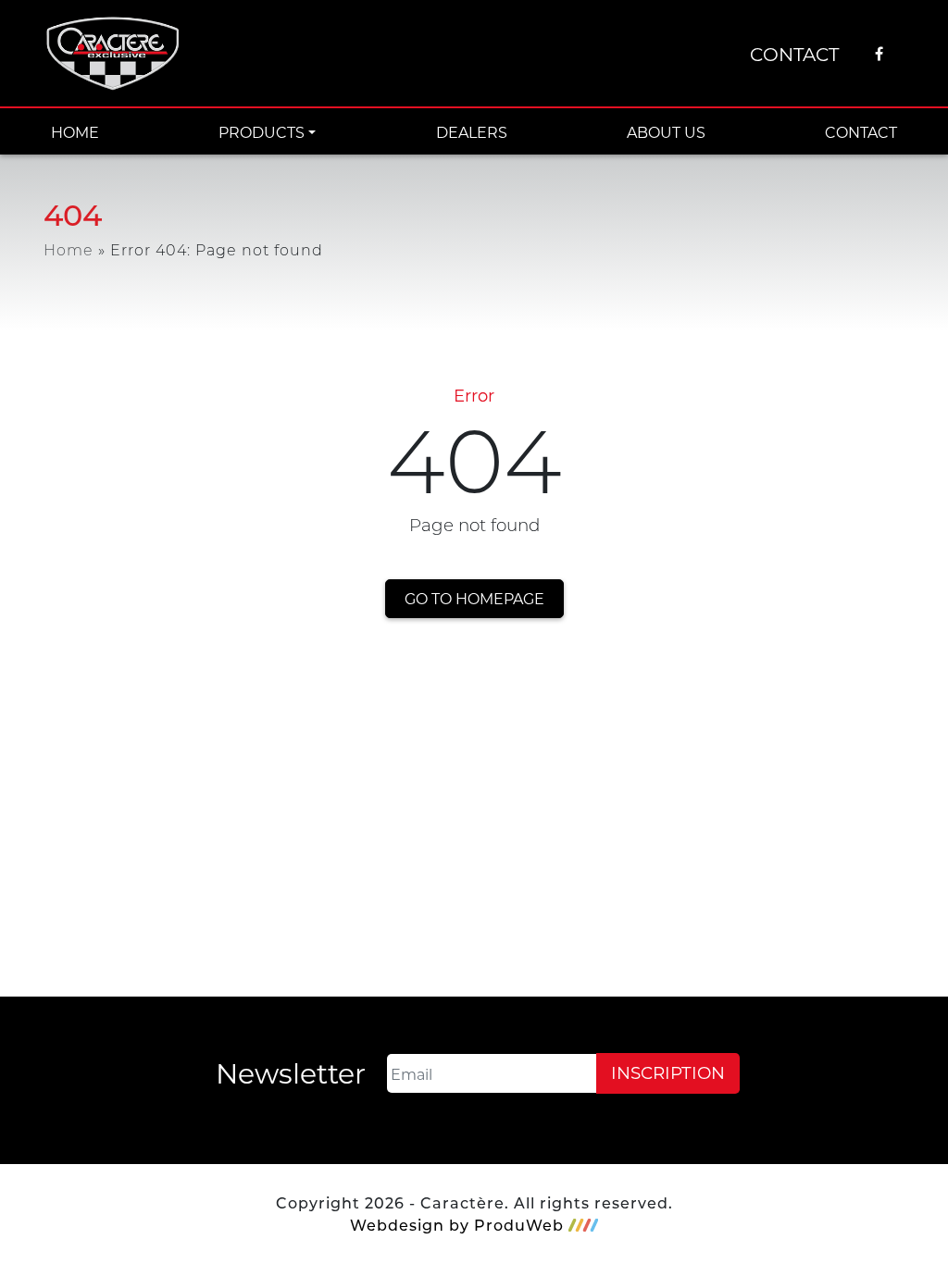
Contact (794, 54)
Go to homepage (474, 598)
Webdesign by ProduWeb (457, 1225)
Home (75, 132)
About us (666, 132)
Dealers (471, 132)
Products (261, 132)
